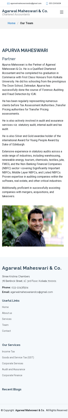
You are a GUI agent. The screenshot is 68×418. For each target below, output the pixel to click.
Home (12, 23)
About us (7, 313)
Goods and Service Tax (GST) (18, 357)
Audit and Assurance (13, 369)
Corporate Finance (12, 375)
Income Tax (8, 351)
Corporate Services (12, 363)
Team (5, 325)
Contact (6, 331)
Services (7, 319)
